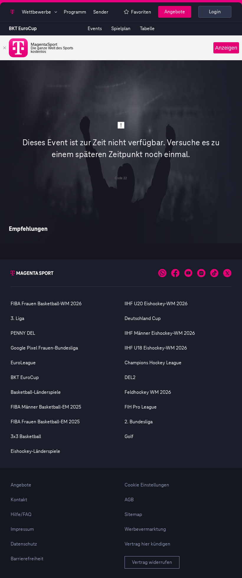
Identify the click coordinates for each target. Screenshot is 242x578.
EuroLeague (23, 362)
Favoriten (141, 12)
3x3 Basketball (26, 436)
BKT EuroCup (23, 28)
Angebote (174, 11)
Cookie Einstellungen (147, 485)
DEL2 (130, 377)
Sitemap (133, 514)
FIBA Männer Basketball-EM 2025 (46, 407)
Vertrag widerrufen (152, 562)
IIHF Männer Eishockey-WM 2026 (160, 333)
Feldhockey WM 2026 (148, 392)
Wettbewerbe (36, 12)
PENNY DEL (23, 333)
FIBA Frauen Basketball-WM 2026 (46, 303)
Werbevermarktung (145, 529)
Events (95, 28)
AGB (129, 499)
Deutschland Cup (143, 318)
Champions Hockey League (153, 362)
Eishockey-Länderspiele (35, 451)
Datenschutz (24, 544)
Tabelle (147, 28)
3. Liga (17, 318)
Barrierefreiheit (27, 558)
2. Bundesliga (139, 421)
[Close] (4, 48)
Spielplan (120, 28)
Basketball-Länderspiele (36, 392)
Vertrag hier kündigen (147, 544)
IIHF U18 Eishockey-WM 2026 (156, 348)
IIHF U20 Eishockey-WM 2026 (156, 303)
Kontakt (19, 499)
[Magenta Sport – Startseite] (13, 11)
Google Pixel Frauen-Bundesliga (44, 348)
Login (215, 11)
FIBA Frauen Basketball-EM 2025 (45, 421)
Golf (129, 436)
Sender (100, 12)
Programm (75, 12)
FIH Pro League (141, 407)
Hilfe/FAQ (21, 514)
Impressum (22, 529)
